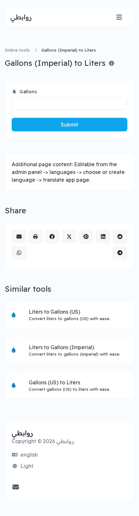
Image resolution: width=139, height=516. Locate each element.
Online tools (17, 50)
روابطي (21, 17)
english (28, 454)
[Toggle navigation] (119, 17)
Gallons (27, 91)
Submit (69, 124)
